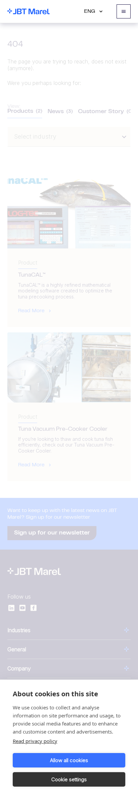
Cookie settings (69, 779)
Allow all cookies (69, 760)
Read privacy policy (35, 741)
